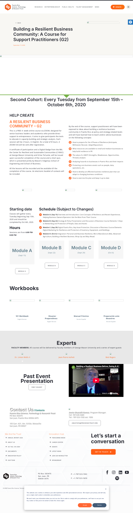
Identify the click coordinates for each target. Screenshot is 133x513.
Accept (85, 505)
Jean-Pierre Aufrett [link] (66, 357)
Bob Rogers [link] (111, 357)
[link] (130, 22)
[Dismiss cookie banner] (105, 489)
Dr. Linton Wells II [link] (22, 357)
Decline (99, 505)
